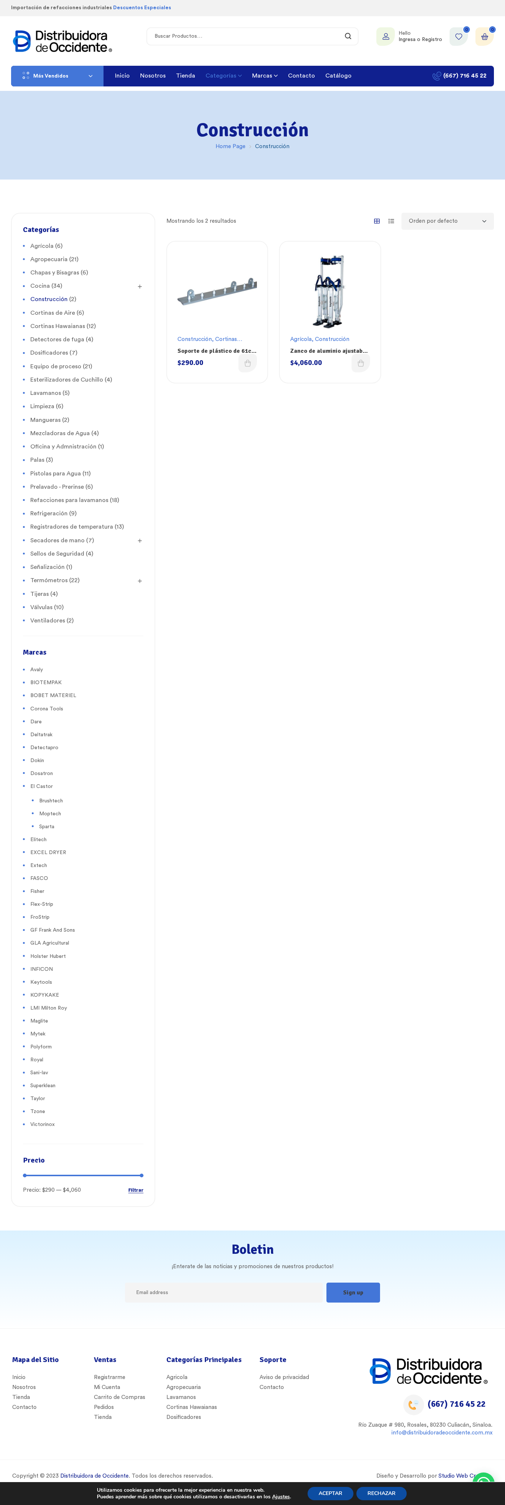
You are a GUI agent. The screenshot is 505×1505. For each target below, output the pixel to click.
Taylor (37, 1098)
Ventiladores (47, 621)
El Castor (41, 786)
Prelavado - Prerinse (57, 487)
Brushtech (51, 800)
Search (348, 36)
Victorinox (42, 1124)
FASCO (39, 878)
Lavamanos (45, 393)
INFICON (41, 969)
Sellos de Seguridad (57, 554)
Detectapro (44, 747)
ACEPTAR (330, 1493)
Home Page (230, 146)
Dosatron (41, 773)
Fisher (37, 891)
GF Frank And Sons (52, 930)
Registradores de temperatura (71, 527)
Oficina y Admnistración (63, 447)
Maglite (39, 1021)
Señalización (47, 567)
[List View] (391, 221)
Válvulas (41, 607)
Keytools (41, 982)
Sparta (46, 826)
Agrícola (301, 339)
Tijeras (39, 594)
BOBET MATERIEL (53, 695)
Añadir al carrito (247, 363)
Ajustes (281, 1497)
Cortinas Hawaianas (57, 326)
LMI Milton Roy (48, 1008)
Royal (36, 1059)
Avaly (36, 669)
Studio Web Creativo (464, 1476)
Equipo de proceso (55, 366)
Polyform (41, 1047)
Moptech (50, 813)
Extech (38, 865)
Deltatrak (41, 734)
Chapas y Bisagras (54, 273)
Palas (37, 460)
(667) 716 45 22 (456, 1404)
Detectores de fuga (57, 339)
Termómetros (49, 580)
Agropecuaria (49, 259)
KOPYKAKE (44, 995)
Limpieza (42, 406)
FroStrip (40, 917)
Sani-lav (39, 1072)
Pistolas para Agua (55, 474)
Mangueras (45, 420)
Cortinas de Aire (52, 313)
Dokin (37, 760)
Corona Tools (46, 708)
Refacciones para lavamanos (69, 500)
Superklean (42, 1085)
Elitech (38, 839)
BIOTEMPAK (46, 682)
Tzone (37, 1111)
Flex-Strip (41, 904)
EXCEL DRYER (48, 852)
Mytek (37, 1034)
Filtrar (135, 1190)
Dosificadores (49, 353)
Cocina (40, 286)
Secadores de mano (57, 540)
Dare (36, 721)
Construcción (194, 339)
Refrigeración (49, 513)
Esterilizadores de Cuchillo (66, 380)
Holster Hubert (48, 956)
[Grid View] (376, 221)
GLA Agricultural (49, 943)
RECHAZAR (381, 1493)
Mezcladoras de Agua (60, 433)
